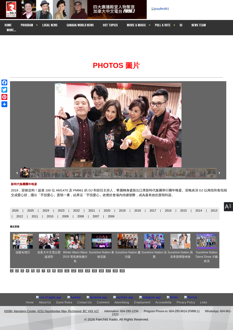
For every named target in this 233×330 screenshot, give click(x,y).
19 (122, 270)
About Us (45, 302)
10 (60, 270)
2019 (122, 210)
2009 (65, 216)
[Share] (4, 104)
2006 (111, 216)
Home (30, 302)
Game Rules (64, 302)
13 (80, 270)
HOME (8, 25)
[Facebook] (4, 82)
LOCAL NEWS (50, 25)
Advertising (121, 302)
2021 (92, 210)
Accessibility (163, 302)
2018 (138, 210)
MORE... (11, 30)
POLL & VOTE (163, 25)
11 (66, 270)
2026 (15, 210)
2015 (183, 210)
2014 (199, 210)
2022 (76, 210)
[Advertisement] (120, 42)
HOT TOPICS (110, 25)
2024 (46, 210)
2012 (20, 216)
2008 (81, 216)
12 (73, 270)
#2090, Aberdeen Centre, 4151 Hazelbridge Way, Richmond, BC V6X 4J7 (51, 311)
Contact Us (84, 302)
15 (94, 270)
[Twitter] (4, 89)
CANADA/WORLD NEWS (80, 25)
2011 (35, 216)
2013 (214, 210)
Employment (142, 302)
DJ (181, 25)
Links (203, 302)
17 (108, 270)
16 (101, 270)
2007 (96, 216)
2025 (31, 210)
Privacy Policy (186, 302)
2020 (107, 210)
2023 (61, 210)
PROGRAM (27, 25)
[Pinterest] (4, 97)
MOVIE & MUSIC (136, 25)
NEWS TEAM (198, 25)
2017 (153, 210)
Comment (103, 302)
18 (115, 270)
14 (87, 270)
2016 (168, 210)
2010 (50, 216)
